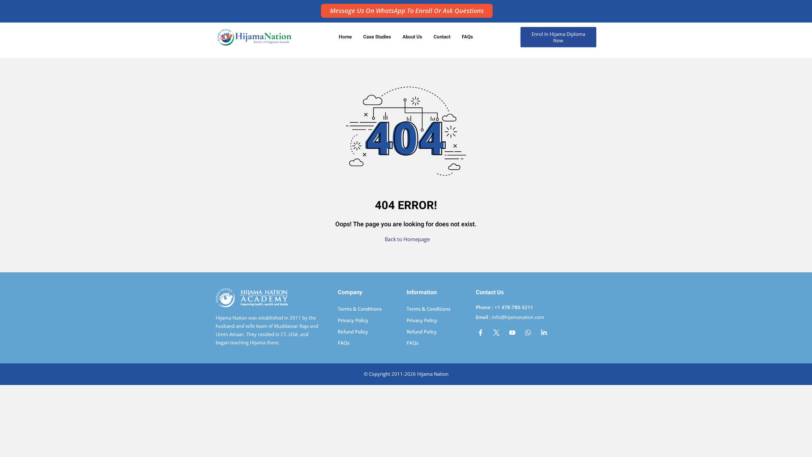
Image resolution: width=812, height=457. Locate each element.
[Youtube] (512, 332)
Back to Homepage (407, 239)
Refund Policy (353, 331)
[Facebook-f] (480, 332)
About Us (412, 36)
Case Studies (377, 36)
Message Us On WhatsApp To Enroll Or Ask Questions (407, 10)
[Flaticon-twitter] (496, 332)
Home (345, 36)
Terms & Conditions (360, 309)
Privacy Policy (353, 320)
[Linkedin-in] (544, 332)
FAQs (467, 36)
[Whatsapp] (528, 332)
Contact (442, 36)
